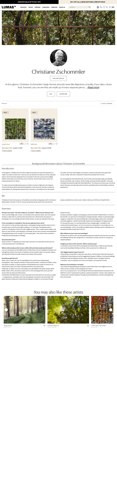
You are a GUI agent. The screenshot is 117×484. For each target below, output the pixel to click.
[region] (58, 314)
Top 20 (30, 7)
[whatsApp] (98, 7)
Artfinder (38, 7)
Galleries (54, 7)
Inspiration (45, 7)
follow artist (58, 78)
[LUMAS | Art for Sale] (9, 7)
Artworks (23, 7)
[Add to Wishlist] (27, 144)
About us (62, 7)
